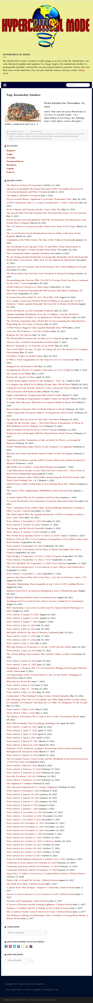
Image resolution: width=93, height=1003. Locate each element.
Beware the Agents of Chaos (21, 377)
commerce (28, 134)
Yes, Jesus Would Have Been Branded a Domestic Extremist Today (40, 501)
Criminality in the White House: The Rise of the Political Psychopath (41, 240)
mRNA (27, 136)
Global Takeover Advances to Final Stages (28, 287)
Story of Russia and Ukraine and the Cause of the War (34, 210)
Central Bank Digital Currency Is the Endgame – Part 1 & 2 (36, 381)
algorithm (12, 134)
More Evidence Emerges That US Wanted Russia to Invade (36, 409)
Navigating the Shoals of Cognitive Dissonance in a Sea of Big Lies (40, 370)
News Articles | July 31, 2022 (21, 625)
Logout (10, 169)
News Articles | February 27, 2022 (24, 769)
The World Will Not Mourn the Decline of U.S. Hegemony (36, 339)
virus (50, 139)
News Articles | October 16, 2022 (23, 525)
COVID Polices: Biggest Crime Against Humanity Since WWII (37, 328)
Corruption (50, 134)
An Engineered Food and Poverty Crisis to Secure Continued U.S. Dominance (45, 601)
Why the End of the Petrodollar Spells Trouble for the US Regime (40, 454)
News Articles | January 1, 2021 (22, 809)
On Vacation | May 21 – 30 (20, 689)
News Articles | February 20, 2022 (24, 773)
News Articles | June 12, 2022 (21, 665)
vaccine (45, 139)
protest (65, 136)
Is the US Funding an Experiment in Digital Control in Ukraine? (38, 399)
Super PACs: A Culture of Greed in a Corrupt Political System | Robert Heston (46, 874)
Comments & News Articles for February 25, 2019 (31, 863)
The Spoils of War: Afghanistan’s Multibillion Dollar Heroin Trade (40, 491)
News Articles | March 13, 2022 (22, 755)
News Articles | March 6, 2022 (22, 766)
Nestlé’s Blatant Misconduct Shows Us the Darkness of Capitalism (40, 447)
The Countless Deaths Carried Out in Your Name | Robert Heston (40, 912)
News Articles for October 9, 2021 (24, 856)
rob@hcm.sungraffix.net (34, 990)
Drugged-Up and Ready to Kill (22, 366)
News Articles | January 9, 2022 (22, 805)
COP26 (35, 134)
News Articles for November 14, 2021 (25, 830)
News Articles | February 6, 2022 (23, 791)
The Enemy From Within (19, 374)
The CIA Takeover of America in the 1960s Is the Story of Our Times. (41, 227)
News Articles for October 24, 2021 (24, 845)
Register (11, 151)
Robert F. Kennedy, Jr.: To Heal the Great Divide (30, 346)
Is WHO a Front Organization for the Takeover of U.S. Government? (41, 360)
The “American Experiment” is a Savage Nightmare (32, 787)
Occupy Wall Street (37, 136)
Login (10, 154)
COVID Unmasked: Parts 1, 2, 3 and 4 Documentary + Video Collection (42, 203)
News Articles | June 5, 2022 (21, 685)
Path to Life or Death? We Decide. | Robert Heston (32, 880)
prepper (50, 136)
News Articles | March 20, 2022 (22, 745)
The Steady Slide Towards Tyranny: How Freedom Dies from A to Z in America (46, 213)
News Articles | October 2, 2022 (23, 532)
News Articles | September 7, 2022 (24, 574)
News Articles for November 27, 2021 (25, 823)
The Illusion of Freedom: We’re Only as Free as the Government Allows (43, 717)
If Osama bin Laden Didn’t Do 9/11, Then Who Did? (33, 297)
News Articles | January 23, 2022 (23, 798)
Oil (46, 136)
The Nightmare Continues (19, 784)
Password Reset (15, 161)
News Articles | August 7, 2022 (22, 622)
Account (11, 158)
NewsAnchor (41, 1000)
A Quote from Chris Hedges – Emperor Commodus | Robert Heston (41, 888)
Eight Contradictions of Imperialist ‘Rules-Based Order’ (34, 395)
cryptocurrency (67, 134)
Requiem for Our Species (19, 335)
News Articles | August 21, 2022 (23, 615)
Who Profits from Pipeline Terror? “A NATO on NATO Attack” (37, 536)
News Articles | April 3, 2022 (21, 738)
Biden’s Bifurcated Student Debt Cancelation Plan (31, 598)
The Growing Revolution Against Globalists (28, 253)
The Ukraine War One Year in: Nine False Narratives (33, 420)
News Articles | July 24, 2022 (21, 629)
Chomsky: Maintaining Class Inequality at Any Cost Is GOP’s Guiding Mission (45, 584)
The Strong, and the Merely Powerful (25, 528)
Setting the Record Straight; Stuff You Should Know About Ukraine (40, 433)
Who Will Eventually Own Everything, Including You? (33, 723)
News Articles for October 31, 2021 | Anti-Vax (30, 841)
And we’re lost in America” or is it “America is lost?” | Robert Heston (41, 894)
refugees (12, 139)
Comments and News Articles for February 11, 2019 (32, 866)
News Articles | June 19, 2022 (21, 661)
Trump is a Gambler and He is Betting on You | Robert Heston (38, 908)
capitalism (20, 134)
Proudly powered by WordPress (15, 1000)
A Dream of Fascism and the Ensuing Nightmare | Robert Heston (39, 905)
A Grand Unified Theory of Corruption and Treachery (33, 498)
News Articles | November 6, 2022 (24, 521)
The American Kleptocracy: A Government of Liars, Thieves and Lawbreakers (45, 567)
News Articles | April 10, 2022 (22, 734)
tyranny (27, 139)
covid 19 (58, 134)
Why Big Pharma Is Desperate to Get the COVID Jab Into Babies (39, 647)
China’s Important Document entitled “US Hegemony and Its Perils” (40, 413)
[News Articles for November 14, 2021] (23, 112)
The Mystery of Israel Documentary (24, 185)
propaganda (58, 136)
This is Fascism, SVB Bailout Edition (25, 392)
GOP (16, 136)
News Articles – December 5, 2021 (24, 820)
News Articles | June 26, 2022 (21, 651)
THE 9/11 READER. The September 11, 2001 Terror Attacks (36, 563)
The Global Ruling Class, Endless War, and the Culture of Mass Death (42, 654)
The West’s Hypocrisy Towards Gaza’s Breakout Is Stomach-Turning (40, 274)
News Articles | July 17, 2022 (21, 636)
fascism (75, 134)
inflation (21, 136)
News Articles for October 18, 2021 (24, 848)
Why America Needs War (19, 682)
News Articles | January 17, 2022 (23, 802)
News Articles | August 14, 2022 (23, 618)
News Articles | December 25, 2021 (25, 812)
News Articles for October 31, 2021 (24, 838)
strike (18, 139)
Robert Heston (36, 131)
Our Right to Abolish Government (23, 196)
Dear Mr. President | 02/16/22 (22, 776)
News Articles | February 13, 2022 (24, 780)
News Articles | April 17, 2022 (22, 731)
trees (22, 139)
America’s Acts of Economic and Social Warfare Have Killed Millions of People (47, 267)
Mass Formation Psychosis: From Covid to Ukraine (32, 430)
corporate (42, 134)
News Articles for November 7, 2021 (25, 834)
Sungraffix (40, 984)
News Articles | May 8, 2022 (21, 709)
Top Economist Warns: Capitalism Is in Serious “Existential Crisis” (39, 199)
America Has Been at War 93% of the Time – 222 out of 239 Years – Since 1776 (46, 577)
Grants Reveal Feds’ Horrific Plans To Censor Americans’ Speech (39, 388)
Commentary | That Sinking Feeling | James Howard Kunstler (38, 696)
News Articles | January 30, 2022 (23, 794)
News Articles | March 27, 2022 (22, 741)
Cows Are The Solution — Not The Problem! (29, 331)
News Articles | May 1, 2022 (21, 713)
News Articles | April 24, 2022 (22, 727)
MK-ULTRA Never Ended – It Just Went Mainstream (32, 467)
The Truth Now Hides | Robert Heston (26, 884)
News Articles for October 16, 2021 (24, 852)
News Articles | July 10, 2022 (21, 640)
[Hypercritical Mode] (45, 27)
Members (11, 165)
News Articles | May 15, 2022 (21, 692)
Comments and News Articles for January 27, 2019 (32, 870)
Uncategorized (36, 139)
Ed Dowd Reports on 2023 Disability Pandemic (30, 311)
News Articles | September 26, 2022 (25, 546)
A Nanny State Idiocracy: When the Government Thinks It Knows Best (41, 402)
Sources (11, 172)
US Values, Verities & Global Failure (25, 356)
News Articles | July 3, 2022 (21, 643)
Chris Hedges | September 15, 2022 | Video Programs (34, 556)
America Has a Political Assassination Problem (30, 342)
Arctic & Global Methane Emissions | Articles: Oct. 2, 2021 (36, 859)
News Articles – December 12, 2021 (24, 816)
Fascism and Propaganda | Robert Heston (28, 901)
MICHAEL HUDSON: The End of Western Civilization (33, 633)
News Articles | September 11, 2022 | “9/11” (29, 560)
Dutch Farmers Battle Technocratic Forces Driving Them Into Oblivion (42, 484)
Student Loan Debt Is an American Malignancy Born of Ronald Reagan (42, 591)
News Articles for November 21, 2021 (25, 827)
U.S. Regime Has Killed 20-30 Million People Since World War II (39, 385)
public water (73, 136)
